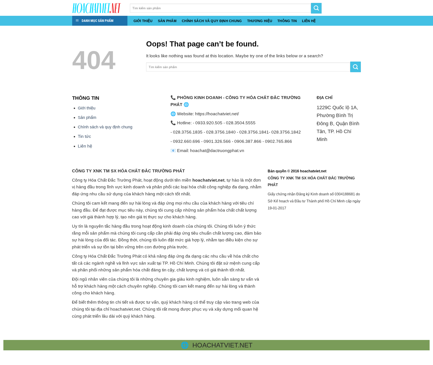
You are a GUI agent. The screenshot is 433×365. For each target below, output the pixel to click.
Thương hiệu (259, 21)
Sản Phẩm (167, 21)
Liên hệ (85, 146)
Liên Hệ (309, 21)
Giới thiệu (143, 21)
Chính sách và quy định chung (212, 21)
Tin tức (84, 136)
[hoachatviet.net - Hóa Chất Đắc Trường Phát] (97, 8)
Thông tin (287, 21)
